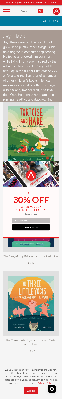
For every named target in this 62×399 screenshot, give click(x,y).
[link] (31, 175)
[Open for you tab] (52, 389)
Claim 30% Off (31, 227)
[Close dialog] (55, 164)
